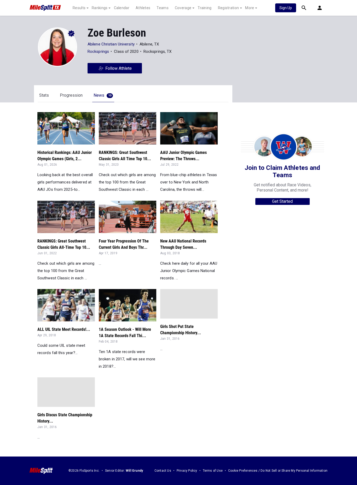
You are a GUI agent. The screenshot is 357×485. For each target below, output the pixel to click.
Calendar (121, 8)
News (102, 95)
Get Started (282, 201)
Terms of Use (213, 470)
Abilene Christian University (111, 44)
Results (79, 8)
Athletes (143, 8)
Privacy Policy (187, 470)
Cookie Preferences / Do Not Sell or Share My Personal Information (277, 470)
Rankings (99, 8)
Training (204, 8)
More (249, 8)
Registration (228, 8)
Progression (71, 95)
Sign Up (285, 8)
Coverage (183, 8)
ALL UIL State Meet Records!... (63, 329)
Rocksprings (98, 51)
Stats (44, 95)
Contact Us (162, 470)
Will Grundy (134, 470)
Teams (163, 8)
